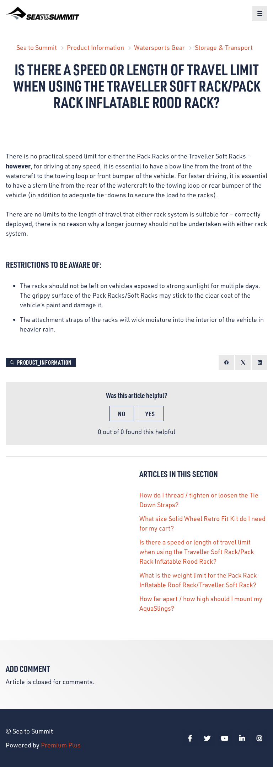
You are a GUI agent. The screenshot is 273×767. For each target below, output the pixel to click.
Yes (150, 413)
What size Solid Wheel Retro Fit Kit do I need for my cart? (202, 523)
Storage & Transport (224, 47)
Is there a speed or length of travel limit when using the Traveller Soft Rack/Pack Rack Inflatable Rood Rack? (196, 551)
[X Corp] (243, 362)
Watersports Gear (159, 47)
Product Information (95, 47)
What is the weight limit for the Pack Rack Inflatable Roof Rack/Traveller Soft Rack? (198, 580)
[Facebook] (226, 362)
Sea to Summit (36, 47)
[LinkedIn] (259, 362)
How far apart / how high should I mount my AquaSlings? (200, 603)
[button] (259, 13)
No (121, 413)
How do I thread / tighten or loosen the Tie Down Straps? (198, 499)
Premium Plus (61, 745)
